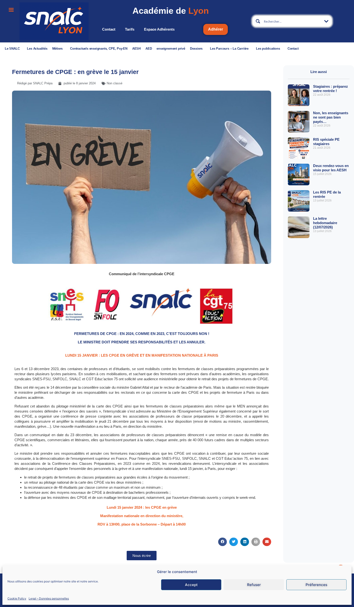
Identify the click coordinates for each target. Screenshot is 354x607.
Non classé (114, 83)
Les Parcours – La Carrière (229, 48)
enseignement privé (171, 48)
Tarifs (129, 29)
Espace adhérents (159, 29)
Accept (191, 584)
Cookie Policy (16, 598)
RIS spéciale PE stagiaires (326, 141)
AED (148, 48)
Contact (108, 29)
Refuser (254, 584)
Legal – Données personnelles (49, 598)
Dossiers (196, 48)
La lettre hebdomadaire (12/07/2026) (325, 222)
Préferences (316, 584)
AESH (136, 48)
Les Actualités (37, 48)
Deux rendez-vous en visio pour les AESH (331, 168)
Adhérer (215, 29)
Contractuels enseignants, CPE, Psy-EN (98, 48)
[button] (222, 542)
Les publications (268, 48)
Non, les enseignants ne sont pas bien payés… (330, 117)
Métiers (57, 48)
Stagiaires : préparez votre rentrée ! (330, 88)
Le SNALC (12, 48)
